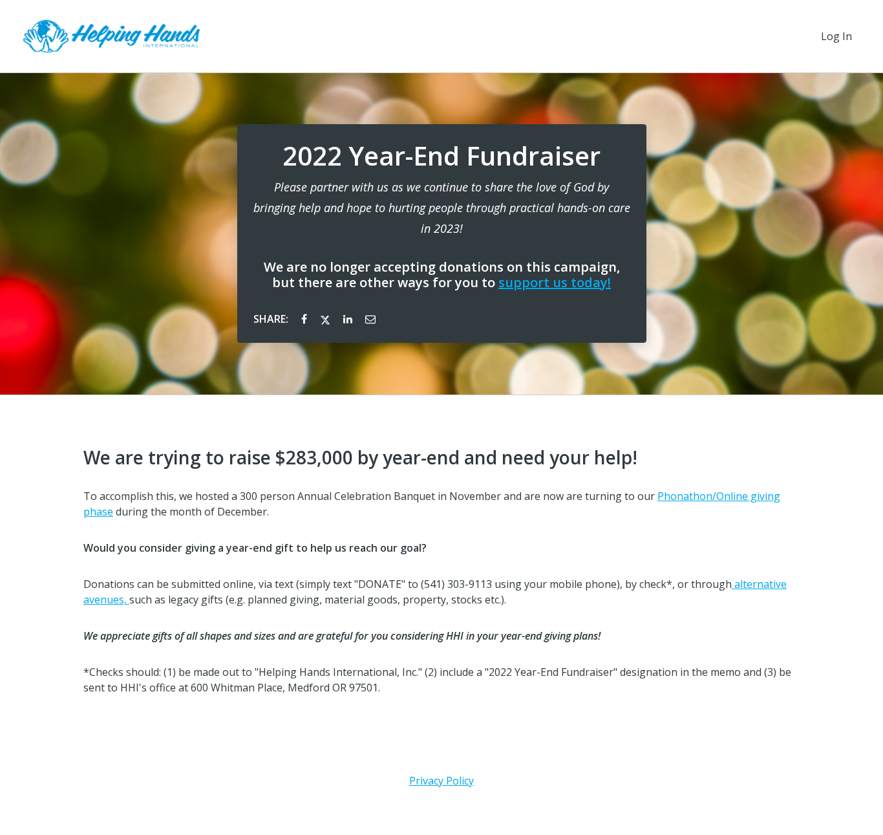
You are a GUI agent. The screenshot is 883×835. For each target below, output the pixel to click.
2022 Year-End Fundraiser (441, 155)
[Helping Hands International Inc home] (114, 36)
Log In (836, 36)
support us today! (554, 282)
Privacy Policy (441, 781)
